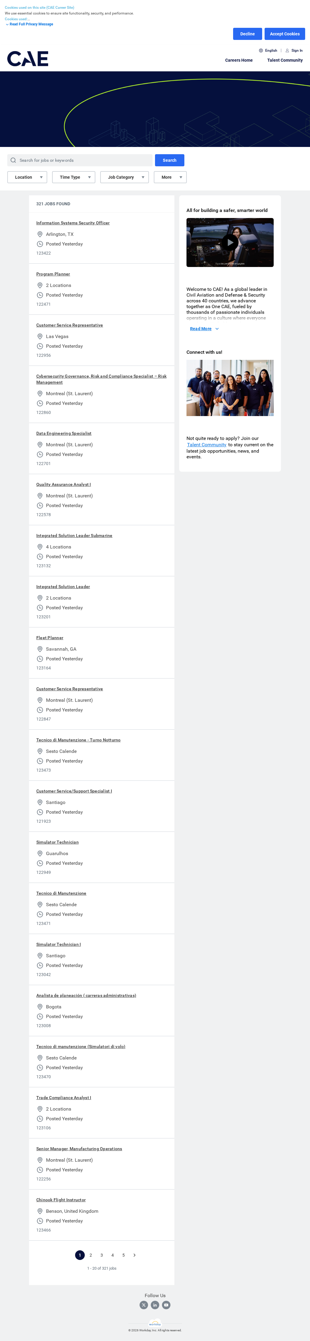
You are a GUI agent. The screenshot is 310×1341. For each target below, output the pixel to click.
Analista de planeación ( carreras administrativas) (86, 995)
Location (23, 177)
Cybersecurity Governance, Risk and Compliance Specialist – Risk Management (101, 379)
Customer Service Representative (69, 325)
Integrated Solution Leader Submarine (74, 535)
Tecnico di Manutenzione (61, 893)
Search (169, 160)
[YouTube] (166, 1305)
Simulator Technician (57, 842)
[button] (230, 242)
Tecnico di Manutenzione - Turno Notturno (78, 739)
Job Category (121, 177)
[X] (144, 1305)
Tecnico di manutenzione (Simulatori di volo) (81, 1046)
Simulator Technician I (58, 944)
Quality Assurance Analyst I (63, 484)
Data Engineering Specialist (63, 433)
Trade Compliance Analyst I (63, 1097)
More (167, 177)
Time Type (70, 177)
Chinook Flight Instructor (61, 1199)
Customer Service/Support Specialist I (74, 791)
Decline (247, 33)
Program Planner (53, 274)
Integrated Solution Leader (63, 586)
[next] (134, 1255)
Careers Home (239, 60)
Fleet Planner (49, 637)
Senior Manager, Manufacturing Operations (79, 1148)
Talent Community (285, 60)
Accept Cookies (285, 33)
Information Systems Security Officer (73, 222)
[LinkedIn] (155, 1305)
